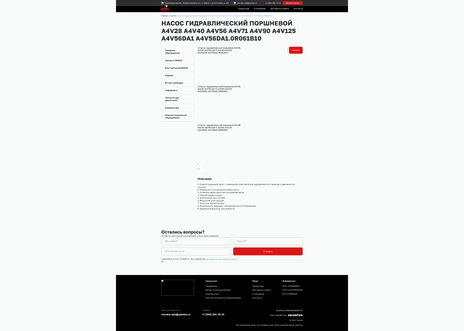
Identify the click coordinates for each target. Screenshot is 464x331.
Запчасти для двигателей (218, 290)
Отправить (268, 251)
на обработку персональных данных (221, 259)
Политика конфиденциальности (289, 310)
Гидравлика (211, 286)
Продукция (243, 8)
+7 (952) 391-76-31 (273, 3)
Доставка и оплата (279, 8)
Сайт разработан (286, 315)
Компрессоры (212, 294)
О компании (259, 8)
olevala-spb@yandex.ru (175, 314)
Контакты (298, 8)
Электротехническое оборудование (223, 298)
